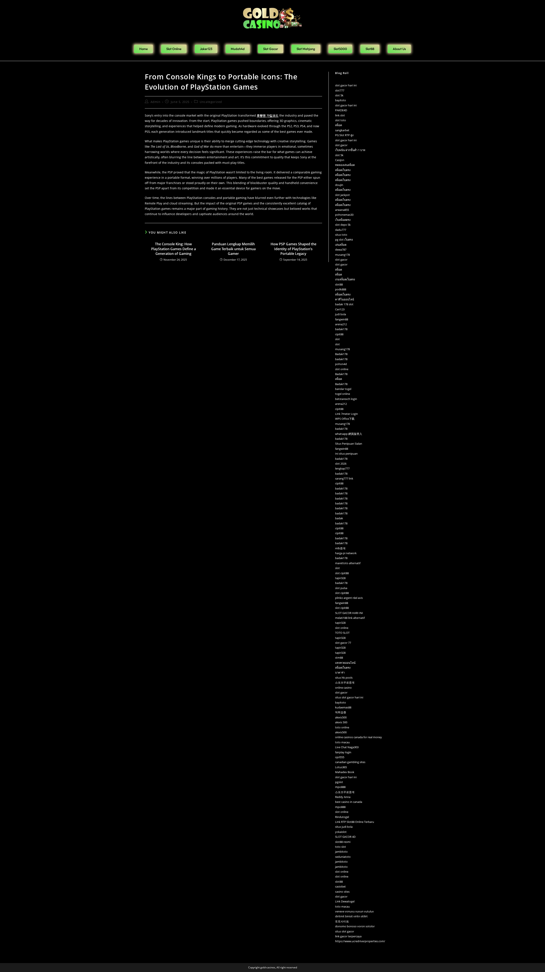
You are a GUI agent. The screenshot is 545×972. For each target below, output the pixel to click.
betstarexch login (346, 399)
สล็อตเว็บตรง (342, 170)
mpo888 (340, 787)
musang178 (342, 255)
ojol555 (339, 757)
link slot (340, 115)
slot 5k (339, 95)
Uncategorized (211, 102)
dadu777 (340, 230)
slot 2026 (340, 463)
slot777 (339, 90)
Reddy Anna (342, 797)
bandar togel (343, 389)
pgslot (339, 782)
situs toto (341, 235)
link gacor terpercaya (348, 936)
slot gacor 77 (343, 643)
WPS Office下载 (344, 419)
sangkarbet (342, 130)
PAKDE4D (341, 110)
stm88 (339, 657)
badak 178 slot (344, 304)
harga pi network (346, 553)
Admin (156, 102)
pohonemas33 (344, 215)
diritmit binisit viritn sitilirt (351, 916)
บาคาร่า (340, 672)
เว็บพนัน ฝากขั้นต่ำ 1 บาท (350, 150)
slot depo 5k (343, 225)
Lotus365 (341, 767)
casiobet (340, 886)
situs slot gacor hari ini (349, 697)
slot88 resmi (342, 842)
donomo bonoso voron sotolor (355, 926)
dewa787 (340, 249)
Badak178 (341, 354)
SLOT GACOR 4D (345, 837)
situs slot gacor (344, 931)
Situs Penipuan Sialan (348, 443)
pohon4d (341, 364)
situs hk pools (344, 677)
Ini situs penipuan (346, 453)
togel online (342, 394)
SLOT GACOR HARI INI (349, 613)
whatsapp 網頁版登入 (348, 434)
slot (337, 339)
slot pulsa (341, 588)
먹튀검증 (340, 712)
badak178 (341, 329)
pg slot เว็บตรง (344, 239)
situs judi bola (344, 827)
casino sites (342, 891)
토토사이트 (342, 921)
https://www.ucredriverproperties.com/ (360, 941)
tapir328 (340, 578)
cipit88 (339, 334)
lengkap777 (342, 468)
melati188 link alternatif (350, 618)
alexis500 (341, 717)
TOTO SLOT (342, 633)
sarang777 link (344, 478)
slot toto (340, 120)
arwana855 (342, 210)
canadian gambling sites (350, 762)
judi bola (340, 314)
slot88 (339, 284)
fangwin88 (341, 319)
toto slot (340, 847)
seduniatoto (343, 857)
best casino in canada (348, 802)
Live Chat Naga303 (347, 747)
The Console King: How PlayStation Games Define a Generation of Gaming (173, 249)
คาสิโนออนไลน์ (344, 299)
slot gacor (341, 145)
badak (339, 518)
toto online (342, 727)
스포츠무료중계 (344, 682)
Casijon (339, 160)
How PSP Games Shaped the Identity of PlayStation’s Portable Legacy (293, 249)
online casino (343, 687)
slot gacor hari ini (346, 85)
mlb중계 (340, 548)
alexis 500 (341, 722)
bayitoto (340, 100)
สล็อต (338, 125)
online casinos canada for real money (358, 737)
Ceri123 (339, 309)
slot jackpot (342, 195)
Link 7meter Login (346, 414)
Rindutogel (342, 817)
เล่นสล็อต (340, 245)
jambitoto (341, 852)
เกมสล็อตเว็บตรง (345, 279)
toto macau (342, 742)
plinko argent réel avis (349, 598)
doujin (339, 185)
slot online (341, 369)
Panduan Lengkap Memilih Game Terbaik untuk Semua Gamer (233, 249)
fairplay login (343, 752)
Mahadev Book (344, 772)
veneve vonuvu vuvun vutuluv (354, 911)
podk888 (340, 289)
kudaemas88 (343, 707)
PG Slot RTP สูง (344, 135)
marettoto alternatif (347, 563)
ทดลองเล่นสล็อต (345, 165)
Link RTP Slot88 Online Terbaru (354, 822)
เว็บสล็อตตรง (342, 220)
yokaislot (341, 832)
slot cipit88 (342, 573)
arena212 (341, 324)
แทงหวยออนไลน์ (345, 663)
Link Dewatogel (344, 901)
